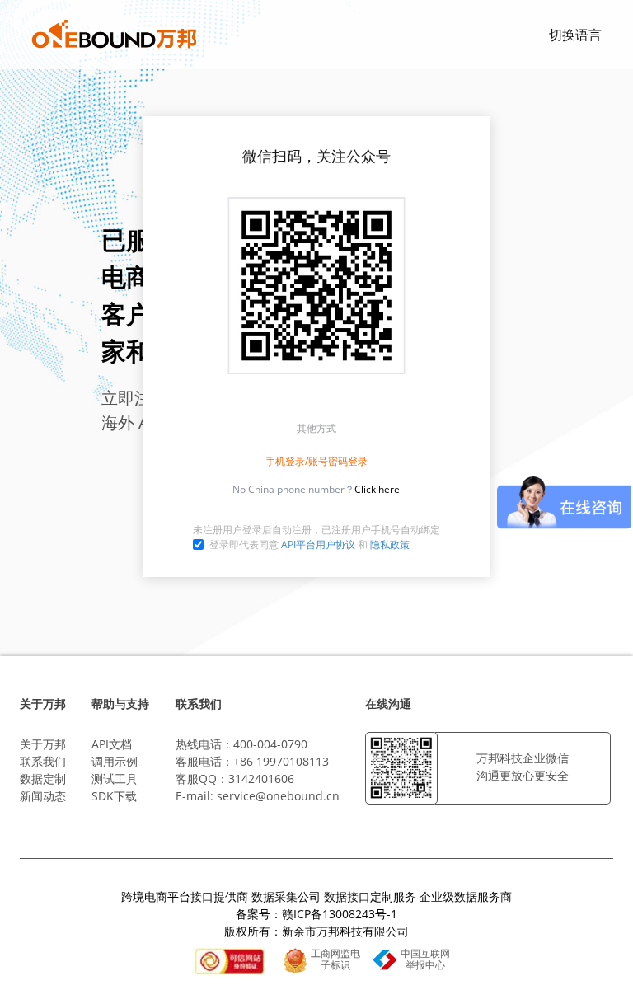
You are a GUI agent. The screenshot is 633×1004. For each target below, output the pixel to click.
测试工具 (114, 778)
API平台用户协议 (318, 544)
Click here (377, 489)
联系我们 (43, 761)
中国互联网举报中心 (425, 959)
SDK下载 (114, 796)
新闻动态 (43, 796)
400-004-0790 (270, 744)
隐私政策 (390, 544)
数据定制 (43, 778)
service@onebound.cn (278, 796)
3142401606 (261, 778)
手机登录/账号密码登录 (316, 461)
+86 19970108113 (281, 761)
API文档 (111, 744)
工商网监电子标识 (335, 959)
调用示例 (114, 761)
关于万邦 (43, 744)
